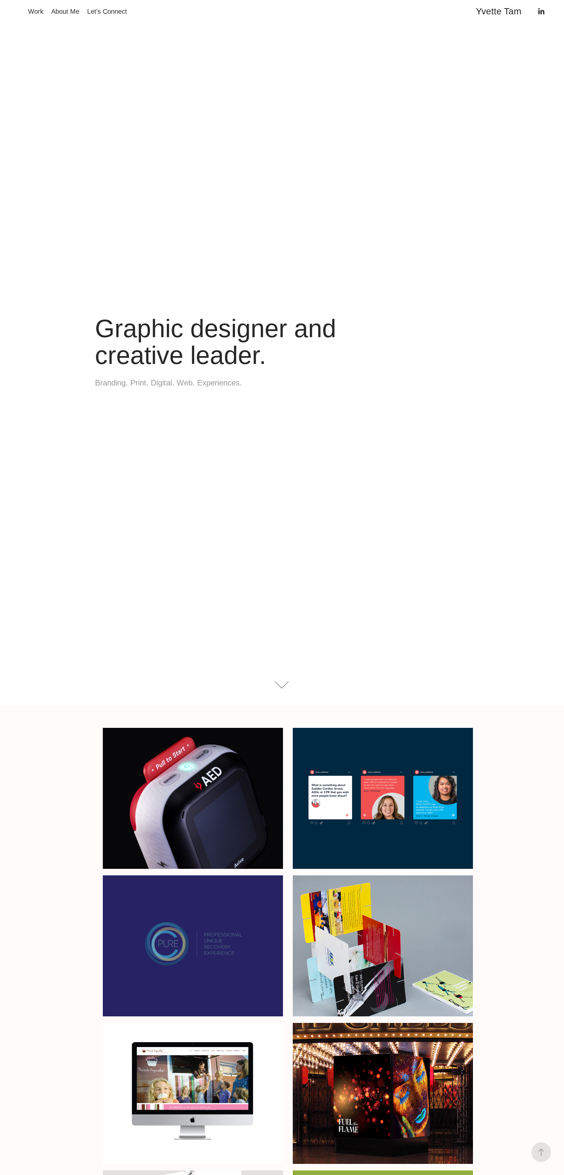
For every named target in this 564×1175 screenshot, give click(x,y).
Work (35, 11)
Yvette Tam (498, 11)
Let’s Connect (107, 11)
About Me (65, 11)
